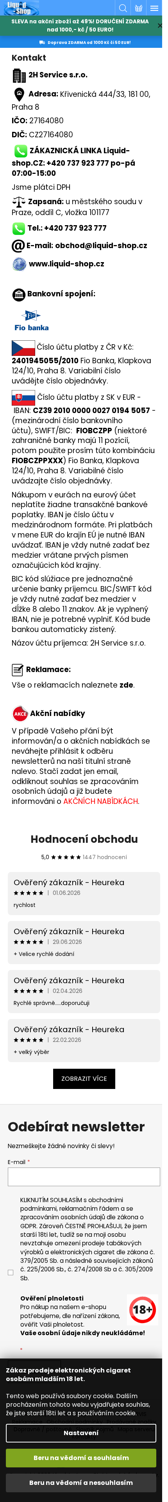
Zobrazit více (84, 1078)
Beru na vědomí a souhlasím (81, 1457)
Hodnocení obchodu (84, 839)
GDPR (28, 1226)
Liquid (115, 150)
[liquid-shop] (19, 264)
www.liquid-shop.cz (66, 264)
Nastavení (81, 1432)
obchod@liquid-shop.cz (101, 245)
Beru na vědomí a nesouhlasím (81, 1482)
